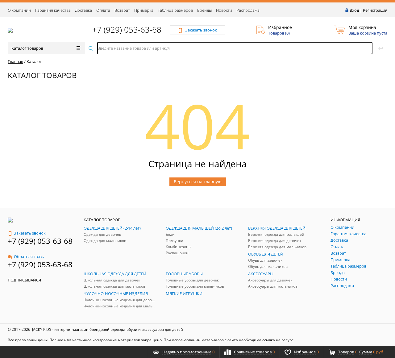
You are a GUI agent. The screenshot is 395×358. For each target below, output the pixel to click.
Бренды (204, 10)
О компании (19, 10)
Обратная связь (29, 256)
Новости (224, 10)
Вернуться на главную (198, 182)
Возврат (122, 10)
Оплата (103, 10)
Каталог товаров (27, 48)
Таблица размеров (175, 10)
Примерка (143, 10)
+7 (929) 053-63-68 (126, 29)
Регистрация (375, 10)
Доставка (83, 10)
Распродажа (248, 10)
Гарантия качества (53, 10)
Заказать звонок (30, 233)
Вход (354, 10)
